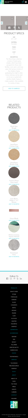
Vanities (14, 321)
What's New (14, 291)
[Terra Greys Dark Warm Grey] (8, 23)
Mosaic (14, 310)
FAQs (14, 381)
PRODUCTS (14, 288)
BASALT (14, 342)
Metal (14, 307)
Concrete (14, 305)
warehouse (14, 350)
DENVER (14, 336)
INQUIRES (14, 398)
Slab (14, 316)
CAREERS (14, 392)
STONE (14, 294)
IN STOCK (14, 318)
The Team (14, 384)
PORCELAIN (14, 297)
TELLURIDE (14, 344)
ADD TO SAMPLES (14, 88)
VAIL (14, 339)
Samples (14, 326)
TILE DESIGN (14, 363)
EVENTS (14, 389)
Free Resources (14, 366)
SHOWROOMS (14, 333)
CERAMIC (14, 299)
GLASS (14, 302)
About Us (14, 378)
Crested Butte (14, 347)
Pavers (14, 313)
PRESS (14, 386)
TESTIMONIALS (14, 356)
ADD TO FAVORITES (14, 130)
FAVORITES (14, 324)
